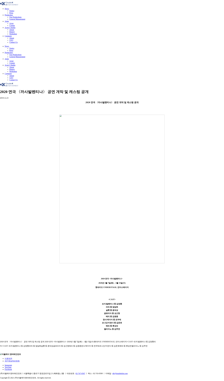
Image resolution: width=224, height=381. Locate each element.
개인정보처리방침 (12, 361)
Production (9, 15)
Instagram (8, 365)
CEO (11, 40)
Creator (12, 25)
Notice (11, 11)
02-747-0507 (80, 373)
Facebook (8, 369)
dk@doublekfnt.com (120, 373)
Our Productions (15, 17)
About (11, 30)
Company (8, 36)
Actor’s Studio (10, 28)
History (12, 32)
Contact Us (13, 42)
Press (11, 13)
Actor (11, 23)
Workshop (13, 34)
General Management (17, 19)
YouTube (8, 367)
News (7, 9)
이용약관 (8, 359)
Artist (7, 21)
